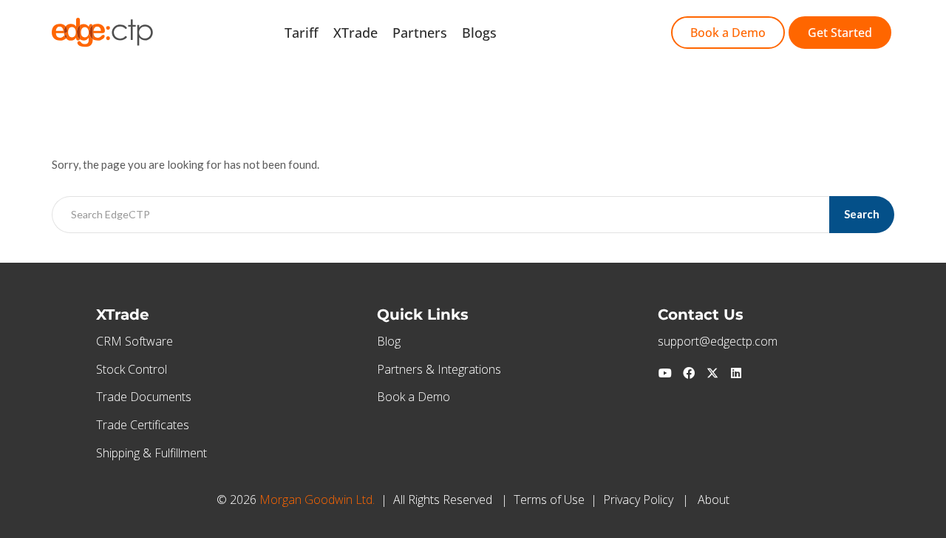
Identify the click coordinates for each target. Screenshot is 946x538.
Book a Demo (413, 397)
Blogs (479, 32)
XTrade (355, 32)
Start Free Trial (558, 32)
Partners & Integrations (439, 369)
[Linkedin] (736, 373)
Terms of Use (549, 499)
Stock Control (131, 369)
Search (861, 214)
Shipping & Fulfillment (151, 453)
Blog (389, 341)
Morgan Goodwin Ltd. (317, 499)
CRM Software (134, 341)
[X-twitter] (712, 373)
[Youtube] (665, 373)
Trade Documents (143, 397)
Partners (419, 32)
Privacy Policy (638, 499)
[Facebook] (689, 373)
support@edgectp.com (717, 341)
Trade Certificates (142, 425)
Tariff (302, 32)
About (713, 499)
